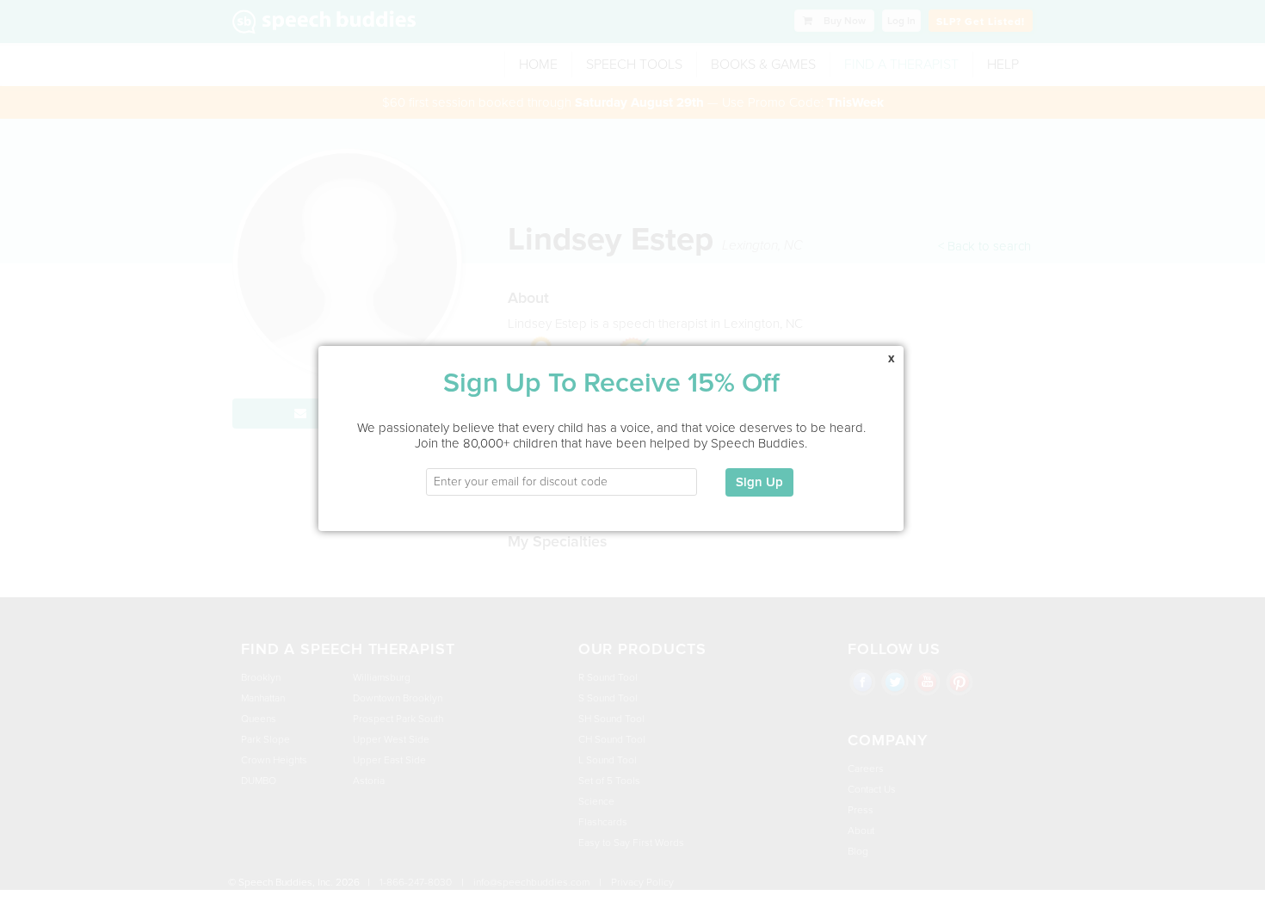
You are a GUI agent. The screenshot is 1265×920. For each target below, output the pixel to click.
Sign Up (759, 482)
